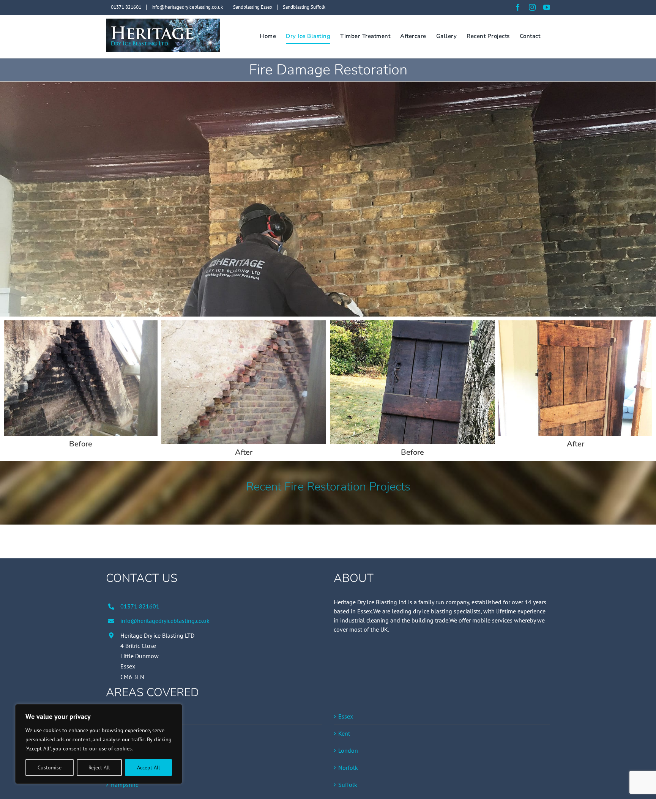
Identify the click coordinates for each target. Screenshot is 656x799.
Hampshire (124, 784)
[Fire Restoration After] (243, 323)
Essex (345, 716)
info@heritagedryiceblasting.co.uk (165, 620)
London (348, 750)
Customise (50, 767)
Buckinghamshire (132, 733)
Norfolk (348, 767)
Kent (344, 733)
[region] (98, 744)
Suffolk (347, 784)
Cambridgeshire (130, 750)
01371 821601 (139, 606)
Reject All (99, 767)
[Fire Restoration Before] (81, 323)
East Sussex (125, 767)
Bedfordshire (127, 716)
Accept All (148, 767)
